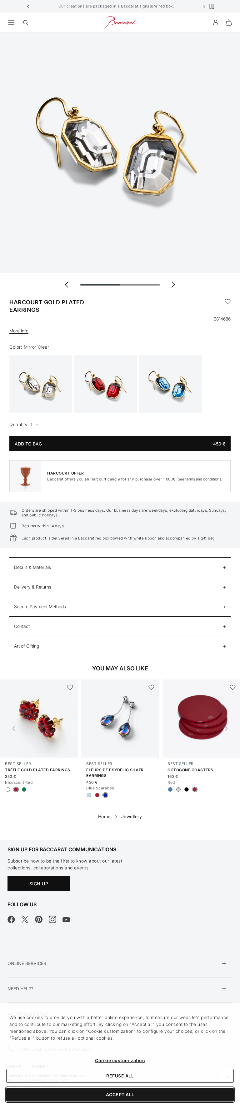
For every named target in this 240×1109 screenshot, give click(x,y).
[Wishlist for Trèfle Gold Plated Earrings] (70, 687)
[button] (28, 6)
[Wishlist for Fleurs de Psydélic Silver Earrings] (151, 687)
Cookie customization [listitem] (120, 1060)
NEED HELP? (20, 988)
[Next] (226, 728)
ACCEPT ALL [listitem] (120, 1094)
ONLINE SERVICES (27, 963)
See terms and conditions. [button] (200, 479)
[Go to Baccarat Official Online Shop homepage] (120, 22)
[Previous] (14, 728)
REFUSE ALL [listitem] (120, 1075)
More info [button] (18, 330)
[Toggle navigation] (11, 22)
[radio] (8, 789)
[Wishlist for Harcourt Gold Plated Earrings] (228, 306)
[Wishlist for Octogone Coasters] (233, 687)
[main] (120, 426)
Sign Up (38, 883)
